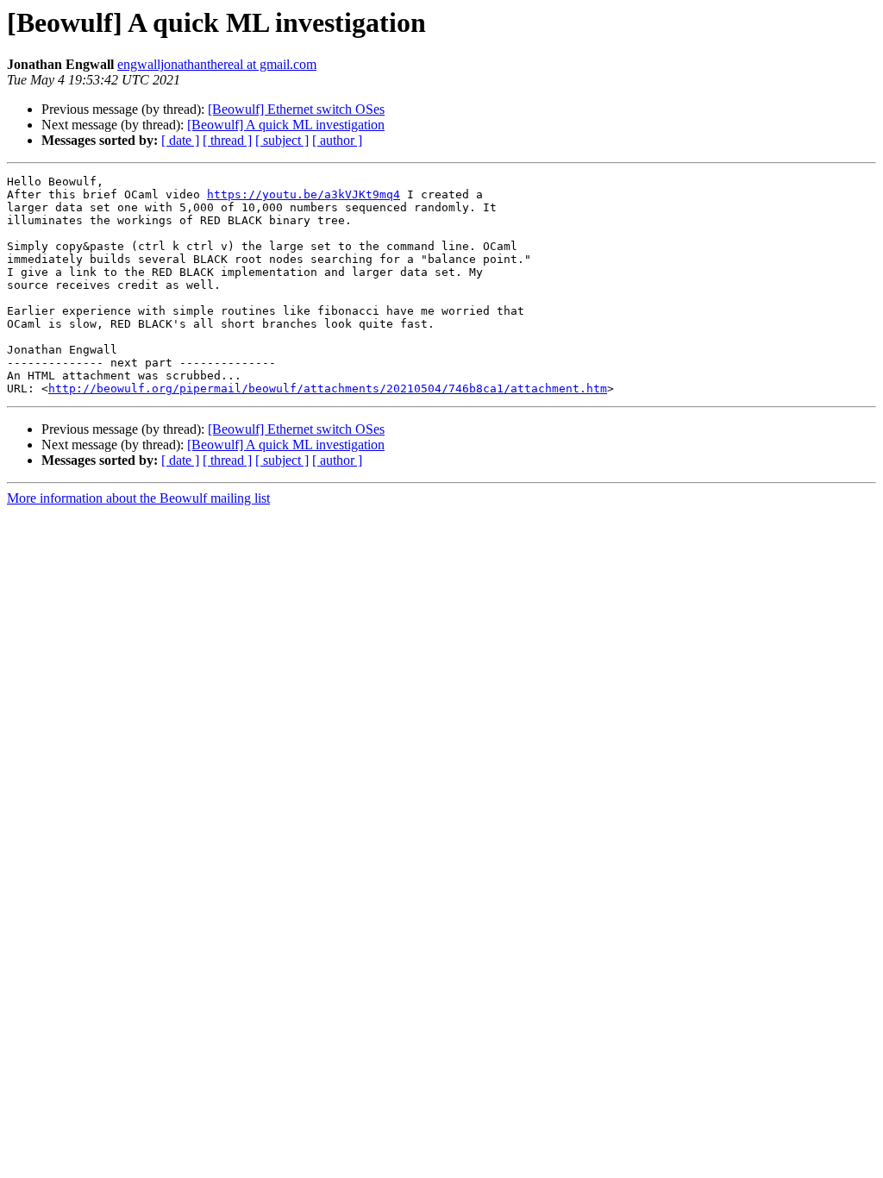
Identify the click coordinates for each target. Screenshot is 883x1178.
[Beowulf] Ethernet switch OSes (296, 109)
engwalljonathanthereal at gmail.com (216, 64)
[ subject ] (282, 140)
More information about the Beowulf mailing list (138, 498)
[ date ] (180, 140)
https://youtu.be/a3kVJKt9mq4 (303, 194)
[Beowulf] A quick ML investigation (286, 124)
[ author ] (337, 140)
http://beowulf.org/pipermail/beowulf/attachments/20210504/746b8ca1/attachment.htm (327, 388)
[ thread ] (227, 140)
